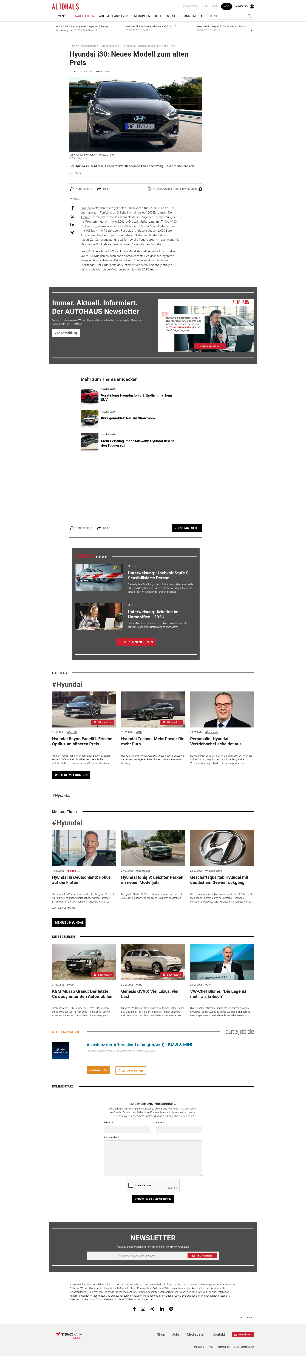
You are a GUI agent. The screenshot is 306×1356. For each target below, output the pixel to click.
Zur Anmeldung (66, 333)
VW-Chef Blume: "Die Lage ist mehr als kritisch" (218, 994)
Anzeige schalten (130, 1070)
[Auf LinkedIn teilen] (72, 224)
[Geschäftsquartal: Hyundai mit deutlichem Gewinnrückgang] (222, 848)
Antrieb (85, 217)
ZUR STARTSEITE (187, 528)
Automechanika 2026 (114, 16)
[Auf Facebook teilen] (72, 208)
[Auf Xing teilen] (72, 232)
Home (73, 46)
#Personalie (211, 732)
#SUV (139, 732)
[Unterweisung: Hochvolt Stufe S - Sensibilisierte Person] (99, 577)
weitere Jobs (98, 1070)
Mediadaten (196, 1334)
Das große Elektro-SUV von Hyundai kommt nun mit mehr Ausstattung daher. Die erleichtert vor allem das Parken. (152, 896)
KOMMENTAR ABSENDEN (153, 1199)
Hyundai (86, 208)
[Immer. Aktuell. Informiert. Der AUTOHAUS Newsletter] (206, 325)
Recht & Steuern (167, 16)
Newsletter (190, 6)
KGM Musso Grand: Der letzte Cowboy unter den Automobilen (82, 994)
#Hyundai (67, 684)
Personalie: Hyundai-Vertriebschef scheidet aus (216, 741)
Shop (204, 6)
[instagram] (143, 1308)
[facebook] (134, 1308)
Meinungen (142, 16)
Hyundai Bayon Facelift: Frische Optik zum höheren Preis (82, 741)
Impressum (199, 1347)
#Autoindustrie (213, 870)
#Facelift (72, 732)
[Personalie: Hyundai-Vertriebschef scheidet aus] (222, 709)
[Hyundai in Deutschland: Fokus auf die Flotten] (84, 848)
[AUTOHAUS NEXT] (91, 555)
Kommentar (110, 1137)
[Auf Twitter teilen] (72, 216)
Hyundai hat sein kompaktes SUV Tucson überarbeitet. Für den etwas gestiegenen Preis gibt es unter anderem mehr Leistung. (153, 759)
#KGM (70, 984)
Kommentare (84, 188)
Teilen (106, 188)
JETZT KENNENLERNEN (136, 642)
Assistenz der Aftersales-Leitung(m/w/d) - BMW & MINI (139, 1044)
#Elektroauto (143, 870)
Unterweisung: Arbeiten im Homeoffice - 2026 (153, 614)
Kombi (131, 212)
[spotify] (171, 1308)
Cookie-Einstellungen (244, 1347)
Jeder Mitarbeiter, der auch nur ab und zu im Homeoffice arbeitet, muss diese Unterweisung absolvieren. (158, 625)
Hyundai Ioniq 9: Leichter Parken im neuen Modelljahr (152, 880)
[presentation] (251, 30)
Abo (226, 6)
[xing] (152, 1308)
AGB (211, 1347)
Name (159, 1122)
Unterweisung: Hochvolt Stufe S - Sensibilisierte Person (159, 576)
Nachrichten (84, 16)
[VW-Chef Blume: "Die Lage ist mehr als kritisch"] (222, 962)
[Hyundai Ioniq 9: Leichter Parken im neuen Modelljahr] (153, 848)
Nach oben (244, 1317)
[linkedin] (162, 1308)
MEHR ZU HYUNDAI (69, 922)
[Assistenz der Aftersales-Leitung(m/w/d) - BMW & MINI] (60, 1050)
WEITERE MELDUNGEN (71, 775)
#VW (208, 984)
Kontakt (219, 1334)
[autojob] (240, 1031)
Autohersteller (108, 46)
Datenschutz (223, 1347)
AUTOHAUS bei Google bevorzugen (175, 188)
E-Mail (107, 1122)
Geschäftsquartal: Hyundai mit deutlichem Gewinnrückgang (219, 880)
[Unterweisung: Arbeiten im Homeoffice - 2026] (99, 616)
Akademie (191, 16)
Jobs (214, 6)
